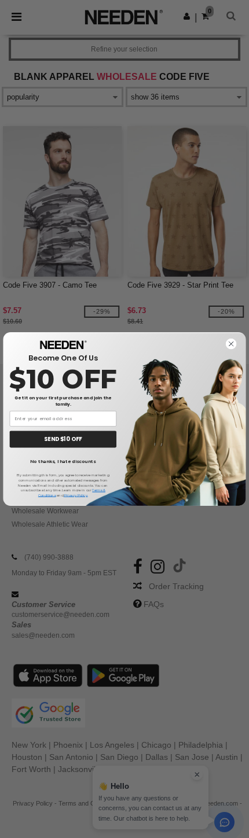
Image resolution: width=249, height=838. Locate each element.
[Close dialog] (231, 344)
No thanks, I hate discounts (63, 462)
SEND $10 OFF (63, 439)
